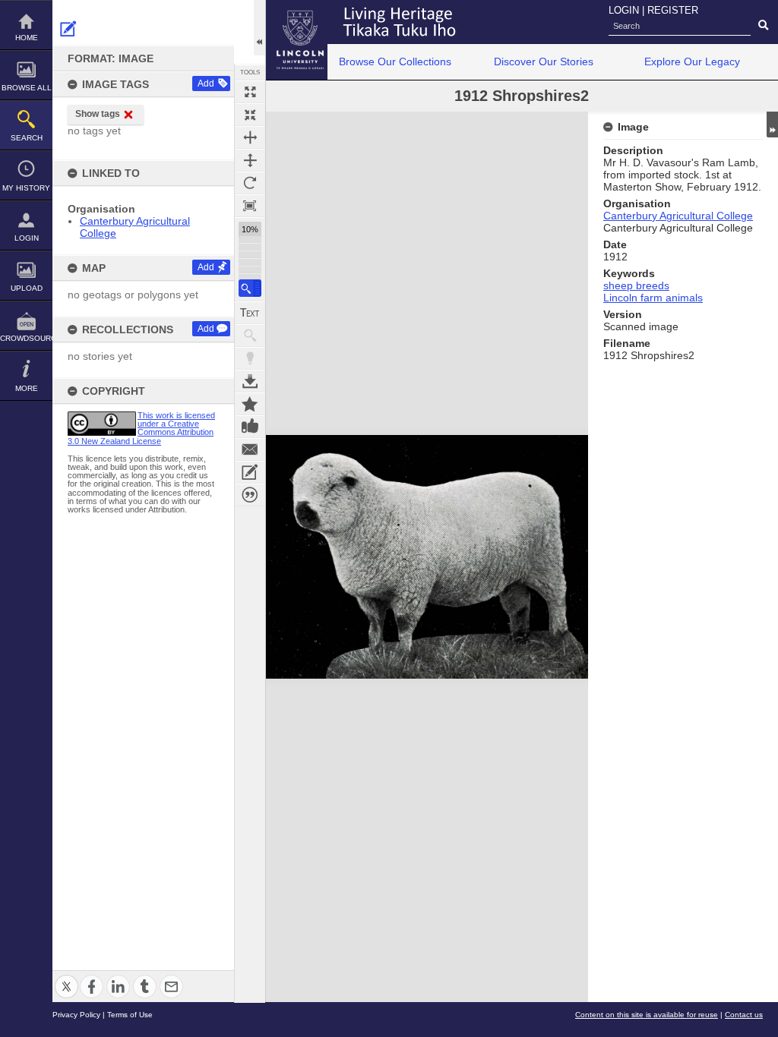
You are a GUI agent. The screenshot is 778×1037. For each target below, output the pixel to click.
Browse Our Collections (395, 61)
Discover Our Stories (543, 61)
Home (26, 37)
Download (250, 381)
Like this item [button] (250, 426)
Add (206, 83)
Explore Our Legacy (692, 61)
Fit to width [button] (250, 137)
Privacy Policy (76, 1014)
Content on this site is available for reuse (646, 1014)
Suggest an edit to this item (68, 28)
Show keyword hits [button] (250, 335)
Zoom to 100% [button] (250, 205)
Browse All (27, 88)
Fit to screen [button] (250, 114)
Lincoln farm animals (653, 298)
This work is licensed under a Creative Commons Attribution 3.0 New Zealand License (141, 428)
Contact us (744, 1014)
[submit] (763, 26)
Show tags (97, 114)
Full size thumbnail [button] (250, 91)
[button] (250, 288)
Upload (27, 288)
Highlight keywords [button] (250, 358)
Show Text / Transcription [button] (250, 312)
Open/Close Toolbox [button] (259, 27)
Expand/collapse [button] (772, 124)
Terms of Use (130, 1014)
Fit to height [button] (250, 160)
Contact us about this (250, 449)
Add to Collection (250, 403)
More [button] (26, 388)
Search (27, 138)
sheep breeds (636, 285)
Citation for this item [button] (250, 495)
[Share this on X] (66, 977)
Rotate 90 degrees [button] (250, 183)
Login (26, 238)
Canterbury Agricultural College (678, 216)
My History (26, 188)
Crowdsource (26, 338)
